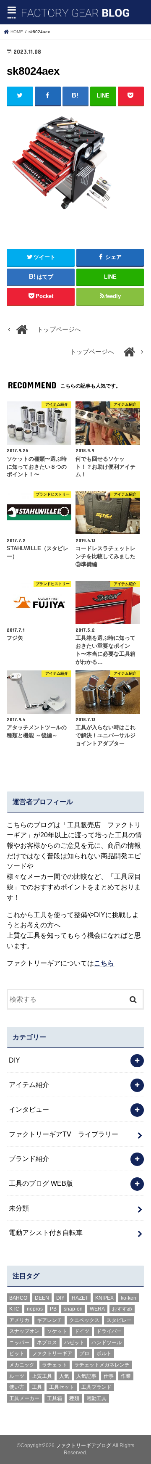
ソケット (57, 1331)
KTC (14, 1309)
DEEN (42, 1298)
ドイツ (81, 1331)
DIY (14, 1060)
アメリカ (19, 1320)
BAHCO (18, 1298)
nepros (35, 1309)
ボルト (104, 1353)
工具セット (61, 1387)
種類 (74, 1398)
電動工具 (96, 1398)
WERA (97, 1309)
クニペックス (84, 1320)
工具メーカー (24, 1398)
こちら (104, 963)
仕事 (109, 1376)
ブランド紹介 (29, 1158)
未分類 (19, 1208)
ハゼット (74, 1342)
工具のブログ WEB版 (41, 1183)
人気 (64, 1376)
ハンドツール (106, 1342)
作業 (126, 1376)
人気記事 (86, 1376)
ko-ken (128, 1298)
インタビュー (29, 1109)
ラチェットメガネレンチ (102, 1365)
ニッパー (19, 1342)
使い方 (16, 1387)
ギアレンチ (49, 1320)
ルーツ (16, 1376)
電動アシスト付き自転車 (46, 1232)
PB (53, 1309)
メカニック (21, 1365)
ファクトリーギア (52, 1353)
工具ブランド (96, 1387)
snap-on (73, 1309)
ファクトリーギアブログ (83, 1445)
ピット (16, 1353)
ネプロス (47, 1342)
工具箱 (54, 1398)
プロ (84, 1353)
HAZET (80, 1298)
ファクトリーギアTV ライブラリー (63, 1134)
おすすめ (122, 1309)
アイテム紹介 (29, 1084)
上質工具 (42, 1376)
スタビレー (119, 1320)
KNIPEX (104, 1298)
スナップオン (24, 1331)
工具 (37, 1387)
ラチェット (54, 1365)
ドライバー (109, 1331)
